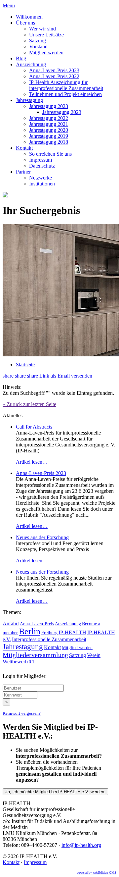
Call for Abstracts (34, 427)
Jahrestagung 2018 (48, 142)
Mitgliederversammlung (35, 654)
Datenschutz (42, 166)
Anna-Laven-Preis (37, 623)
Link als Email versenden (65, 376)
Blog (21, 58)
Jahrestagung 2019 (48, 136)
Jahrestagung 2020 (48, 130)
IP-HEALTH (72, 632)
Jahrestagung (29, 100)
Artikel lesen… (32, 462)
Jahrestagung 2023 (48, 106)
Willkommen (29, 17)
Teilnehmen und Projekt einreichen (65, 94)
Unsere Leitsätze (46, 34)
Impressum (40, 160)
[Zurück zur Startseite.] (5, 195)
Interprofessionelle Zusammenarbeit (49, 639)
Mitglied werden (46, 52)
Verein (93, 655)
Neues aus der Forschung (42, 537)
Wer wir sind (42, 28)
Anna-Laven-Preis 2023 (54, 70)
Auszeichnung (31, 64)
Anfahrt (11, 623)
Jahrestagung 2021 (48, 124)
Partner (23, 172)
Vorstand (38, 46)
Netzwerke (40, 178)
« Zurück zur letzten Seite (29, 404)
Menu (9, 5)
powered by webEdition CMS (96, 872)
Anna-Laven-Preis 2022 (54, 76)
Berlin (29, 631)
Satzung (37, 40)
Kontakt (24, 148)
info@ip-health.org (81, 845)
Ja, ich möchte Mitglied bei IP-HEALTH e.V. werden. (55, 791)
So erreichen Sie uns (50, 154)
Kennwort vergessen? (22, 713)
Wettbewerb (15, 661)
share (8, 376)
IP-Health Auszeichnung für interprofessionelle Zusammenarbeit (66, 85)
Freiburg (49, 632)
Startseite (25, 364)
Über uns (25, 23)
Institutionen (42, 183)
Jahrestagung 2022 (48, 118)
